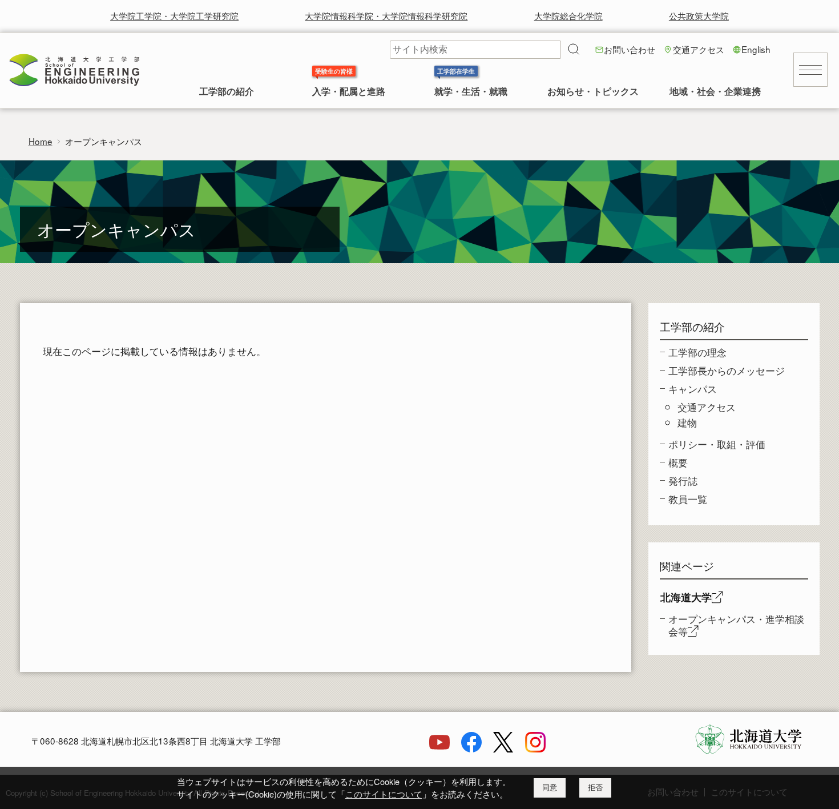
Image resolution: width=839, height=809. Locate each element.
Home (41, 141)
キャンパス (692, 388)
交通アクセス (698, 49)
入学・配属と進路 (348, 92)
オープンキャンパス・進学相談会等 (736, 624)
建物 (687, 422)
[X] (503, 748)
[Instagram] (535, 748)
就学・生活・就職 (470, 92)
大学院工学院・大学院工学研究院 (174, 15)
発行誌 (682, 480)
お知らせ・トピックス (593, 92)
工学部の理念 (697, 352)
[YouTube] (439, 748)
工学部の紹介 (226, 92)
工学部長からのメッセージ (726, 370)
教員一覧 (687, 499)
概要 (678, 462)
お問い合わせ (629, 49)
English (756, 49)
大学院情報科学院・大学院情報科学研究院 (386, 15)
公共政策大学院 (699, 15)
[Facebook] (471, 748)
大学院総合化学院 (568, 15)
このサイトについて (383, 794)
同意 (549, 787)
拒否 (595, 787)
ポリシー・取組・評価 (716, 444)
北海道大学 (686, 597)
